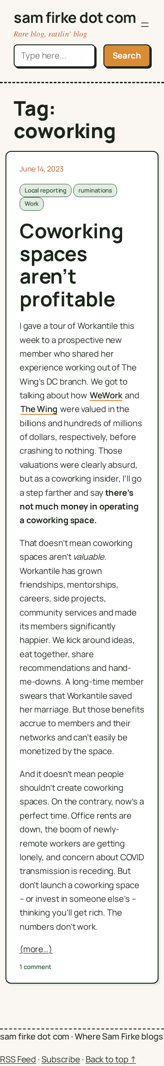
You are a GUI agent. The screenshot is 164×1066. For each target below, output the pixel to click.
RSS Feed (18, 1059)
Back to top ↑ (111, 1059)
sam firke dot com (75, 17)
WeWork (106, 395)
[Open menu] (144, 24)
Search (127, 55)
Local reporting (46, 190)
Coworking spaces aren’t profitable (71, 265)
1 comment (35, 967)
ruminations (95, 190)
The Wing (38, 409)
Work (32, 203)
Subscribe (60, 1059)
